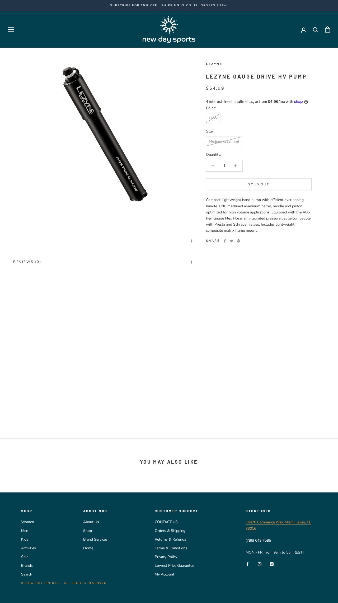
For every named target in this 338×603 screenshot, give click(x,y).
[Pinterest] (238, 241)
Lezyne (214, 64)
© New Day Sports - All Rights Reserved (64, 583)
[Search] (315, 29)
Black (213, 118)
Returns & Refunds (170, 539)
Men (24, 530)
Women (27, 521)
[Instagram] (259, 564)
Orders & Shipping (170, 530)
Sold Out (258, 184)
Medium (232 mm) (224, 141)
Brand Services (95, 539)
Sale (24, 556)
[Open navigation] (11, 29)
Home (88, 548)
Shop (87, 530)
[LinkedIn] (272, 564)
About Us (91, 521)
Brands (27, 565)
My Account (164, 574)
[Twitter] (231, 241)
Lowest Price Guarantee (174, 565)
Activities (28, 548)
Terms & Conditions (171, 548)
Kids (24, 539)
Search (26, 574)
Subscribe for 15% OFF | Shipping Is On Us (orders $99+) (169, 5)
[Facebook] (224, 241)
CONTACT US (166, 521)
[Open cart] (327, 29)
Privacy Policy (166, 556)
